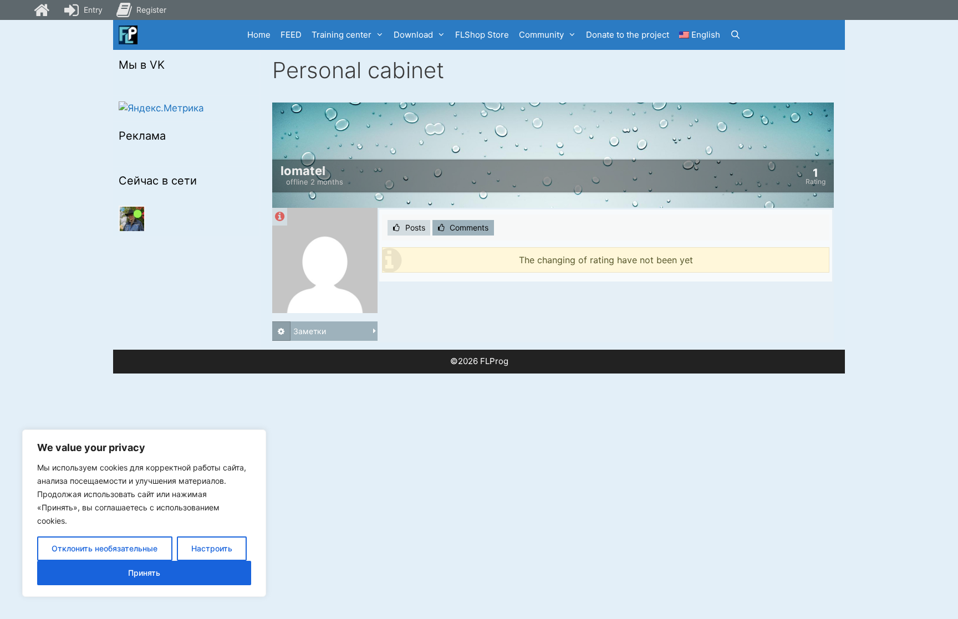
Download (413, 34)
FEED (291, 34)
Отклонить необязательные (104, 548)
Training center (341, 34)
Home (259, 34)
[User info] (279, 217)
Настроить (211, 548)
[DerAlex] (132, 219)
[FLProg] (128, 35)
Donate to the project (627, 34)
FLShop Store (482, 34)
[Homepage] (41, 10)
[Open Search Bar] (735, 35)
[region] (144, 513)
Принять (144, 572)
